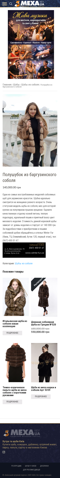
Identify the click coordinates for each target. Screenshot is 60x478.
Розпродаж (16, 466)
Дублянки (44, 466)
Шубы (16, 84)
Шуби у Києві (30, 466)
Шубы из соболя (30, 84)
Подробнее (12, 333)
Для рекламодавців (31, 470)
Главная (7, 84)
